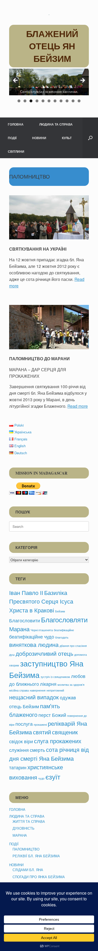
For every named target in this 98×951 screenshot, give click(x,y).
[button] (90, 137)
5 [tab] (43, 100)
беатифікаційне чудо (31, 636)
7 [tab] (55, 100)
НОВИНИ (39, 137)
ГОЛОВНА (16, 124)
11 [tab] (79, 100)
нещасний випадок (34, 697)
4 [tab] (37, 100)
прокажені (40, 724)
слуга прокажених (57, 740)
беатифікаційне (64, 630)
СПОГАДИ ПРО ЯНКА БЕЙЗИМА (39, 876)
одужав (68, 697)
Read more (77, 406)
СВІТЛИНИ (16, 151)
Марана (19, 628)
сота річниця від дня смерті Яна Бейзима (49, 753)
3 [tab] (31, 100)
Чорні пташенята (42, 630)
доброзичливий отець (44, 653)
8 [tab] (61, 100)
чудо (41, 778)
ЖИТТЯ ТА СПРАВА (29, 821)
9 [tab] (67, 100)
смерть (37, 750)
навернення (37, 690)
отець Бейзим (24, 706)
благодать (61, 637)
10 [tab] (73, 100)
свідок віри (21, 741)
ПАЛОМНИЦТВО (26, 849)
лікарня (48, 684)
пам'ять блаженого (34, 709)
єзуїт (52, 776)
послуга (24, 723)
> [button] (82, 81)
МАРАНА (20, 835)
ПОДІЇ (12, 137)
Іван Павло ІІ (26, 592)
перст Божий (52, 715)
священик (65, 732)
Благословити (24, 620)
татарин (17, 767)
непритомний (55, 690)
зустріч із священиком (55, 677)
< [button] (16, 81)
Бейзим (60, 611)
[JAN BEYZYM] (49, 14)
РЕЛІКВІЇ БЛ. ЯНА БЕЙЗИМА (36, 855)
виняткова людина (34, 644)
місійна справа (19, 690)
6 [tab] (49, 100)
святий (42, 732)
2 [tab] (25, 100)
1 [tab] (19, 100)
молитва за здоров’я (70, 685)
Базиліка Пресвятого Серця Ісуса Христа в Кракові (41, 601)
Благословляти (64, 619)
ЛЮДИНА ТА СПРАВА (56, 124)
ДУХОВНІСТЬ (23, 828)
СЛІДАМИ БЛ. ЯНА (28, 869)
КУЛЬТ (67, 137)
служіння (19, 750)
